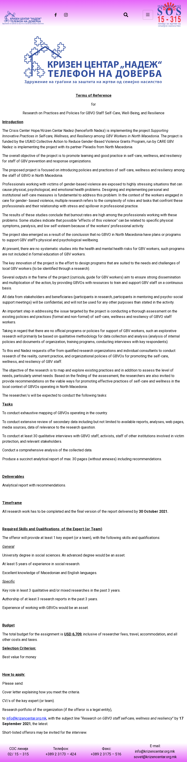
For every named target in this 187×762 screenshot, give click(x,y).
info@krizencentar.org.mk (26, 718)
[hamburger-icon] (148, 15)
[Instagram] (65, 14)
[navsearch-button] (125, 14)
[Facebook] (55, 14)
